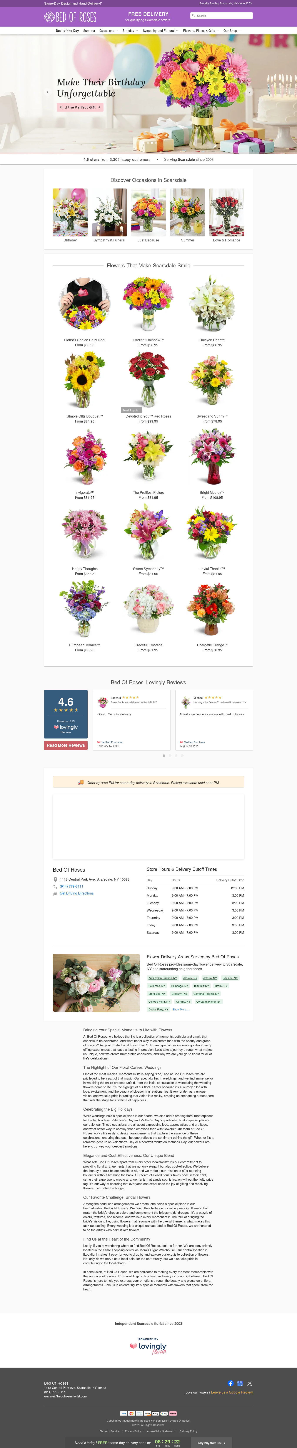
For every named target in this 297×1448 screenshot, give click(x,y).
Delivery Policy (188, 1431)
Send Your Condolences (80, 112)
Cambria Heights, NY (206, 993)
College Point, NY (159, 1001)
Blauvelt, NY (201, 986)
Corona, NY (183, 1001)
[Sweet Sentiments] (103, 702)
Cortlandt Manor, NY (208, 1001)
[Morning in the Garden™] (186, 702)
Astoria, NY (210, 978)
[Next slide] (249, 92)
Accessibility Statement (160, 1431)
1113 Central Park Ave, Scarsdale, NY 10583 (75, 1387)
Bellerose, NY (156, 986)
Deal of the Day (67, 30)
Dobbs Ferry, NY (158, 1009)
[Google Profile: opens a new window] (240, 1383)
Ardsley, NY (190, 978)
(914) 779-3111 (71, 886)
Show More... (180, 1009)
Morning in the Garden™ (206, 702)
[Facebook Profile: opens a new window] (231, 1383)
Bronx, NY (221, 986)
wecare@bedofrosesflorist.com (65, 1396)
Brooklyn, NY (179, 993)
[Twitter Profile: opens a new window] (250, 1383)
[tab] (148, 143)
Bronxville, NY (157, 993)
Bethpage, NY (179, 986)
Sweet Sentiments (120, 702)
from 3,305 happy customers (117, 159)
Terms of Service (110, 1431)
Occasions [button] (107, 30)
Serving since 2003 (189, 159)
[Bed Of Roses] (75, 17)
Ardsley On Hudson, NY (162, 978)
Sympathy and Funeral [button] (159, 30)
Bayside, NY (230, 978)
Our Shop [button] (231, 30)
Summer (89, 30)
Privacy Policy (133, 1431)
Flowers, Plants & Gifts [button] (199, 30)
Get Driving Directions (77, 893)
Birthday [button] (129, 30)
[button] (164, 755)
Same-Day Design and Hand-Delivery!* (73, 3)
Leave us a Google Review (232, 1392)
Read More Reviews (66, 745)
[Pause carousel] (142, 142)
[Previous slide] (47, 92)
